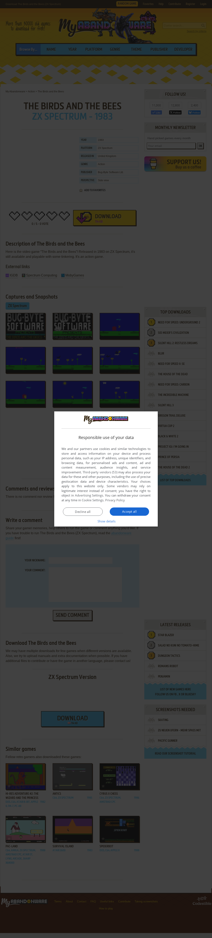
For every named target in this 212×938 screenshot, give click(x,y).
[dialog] (106, 469)
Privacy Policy (115, 500)
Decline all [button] (82, 512)
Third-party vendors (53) (100, 472)
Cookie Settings (93, 500)
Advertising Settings (89, 495)
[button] (106, 521)
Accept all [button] (129, 511)
